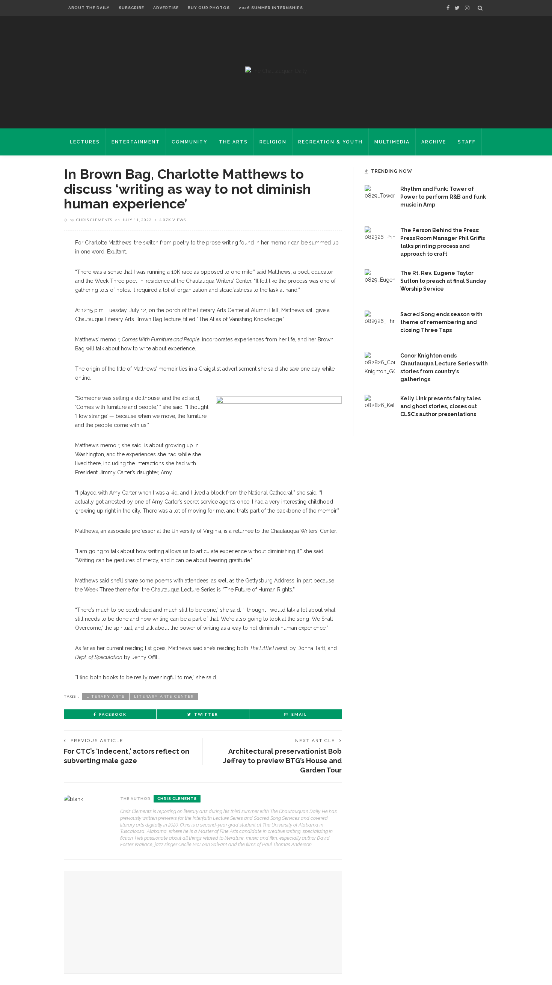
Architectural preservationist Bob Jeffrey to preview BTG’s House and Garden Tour (282, 760)
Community (189, 142)
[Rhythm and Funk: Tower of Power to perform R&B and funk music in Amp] (380, 200)
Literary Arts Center (164, 696)
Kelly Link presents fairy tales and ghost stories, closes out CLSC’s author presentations (440, 406)
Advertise (166, 8)
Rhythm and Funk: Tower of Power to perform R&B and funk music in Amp (443, 197)
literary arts (105, 696)
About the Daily (89, 8)
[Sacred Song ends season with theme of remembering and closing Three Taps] (380, 325)
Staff (467, 142)
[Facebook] (448, 8)
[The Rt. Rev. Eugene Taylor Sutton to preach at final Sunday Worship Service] (380, 284)
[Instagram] (467, 8)
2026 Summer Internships (271, 8)
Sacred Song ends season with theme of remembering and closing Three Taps (441, 322)
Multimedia (392, 142)
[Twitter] (457, 8)
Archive (433, 142)
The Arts (233, 142)
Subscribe (131, 8)
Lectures (85, 142)
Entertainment (136, 142)
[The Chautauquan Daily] (276, 71)
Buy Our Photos (209, 8)
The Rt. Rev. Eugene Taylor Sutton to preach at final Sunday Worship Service (443, 281)
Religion (273, 142)
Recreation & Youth (330, 142)
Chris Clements (94, 219)
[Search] (480, 8)
